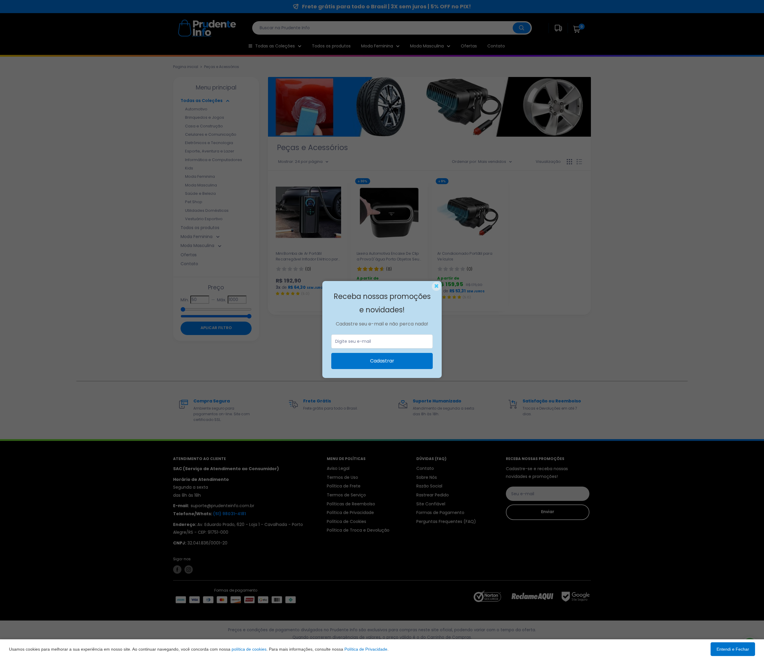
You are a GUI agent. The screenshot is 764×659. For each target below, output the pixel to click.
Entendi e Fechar (733, 649)
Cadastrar (382, 360)
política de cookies (249, 649)
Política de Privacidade (365, 649)
